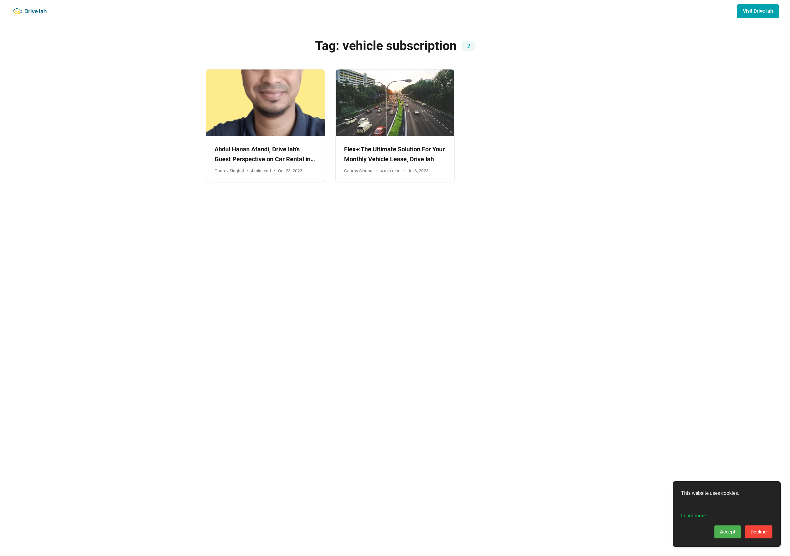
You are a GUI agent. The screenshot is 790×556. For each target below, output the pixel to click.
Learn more (693, 516)
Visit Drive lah (758, 11)
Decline (758, 532)
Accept (727, 532)
